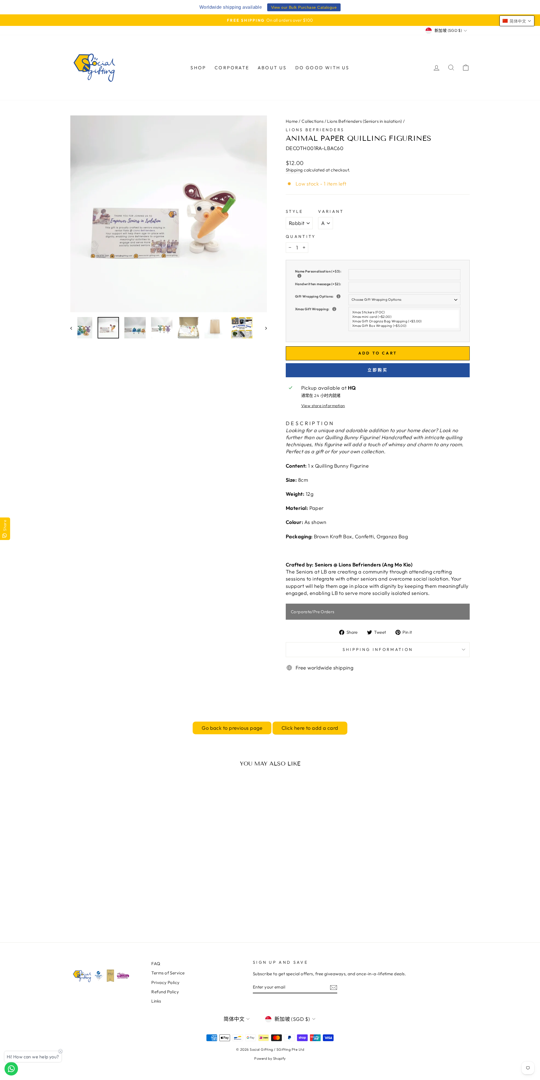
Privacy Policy (165, 982)
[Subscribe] (333, 987)
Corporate (232, 67)
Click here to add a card (310, 728)
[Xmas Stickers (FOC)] (405, 312)
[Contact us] (11, 1068)
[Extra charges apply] (338, 296)
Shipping (294, 170)
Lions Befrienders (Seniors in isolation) (364, 121)
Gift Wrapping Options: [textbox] (321, 296)
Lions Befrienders (315, 129)
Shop (198, 67)
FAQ (155, 963)
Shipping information (378, 649)
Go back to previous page (232, 728)
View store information (323, 405)
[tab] (310, 423)
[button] (517, 21)
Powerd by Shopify (270, 1058)
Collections (312, 121)
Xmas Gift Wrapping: (321, 309)
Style (294, 211)
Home (292, 121)
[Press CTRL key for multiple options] (334, 309)
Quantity (301, 236)
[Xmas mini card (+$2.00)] (405, 316)
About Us (272, 67)
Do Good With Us (322, 67)
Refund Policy (165, 991)
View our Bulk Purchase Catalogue (304, 7)
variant (331, 211)
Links (156, 1001)
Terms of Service (167, 973)
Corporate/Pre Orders (312, 611)
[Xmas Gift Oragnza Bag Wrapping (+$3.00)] (405, 321)
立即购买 (378, 369)
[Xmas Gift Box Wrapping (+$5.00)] (405, 325)
